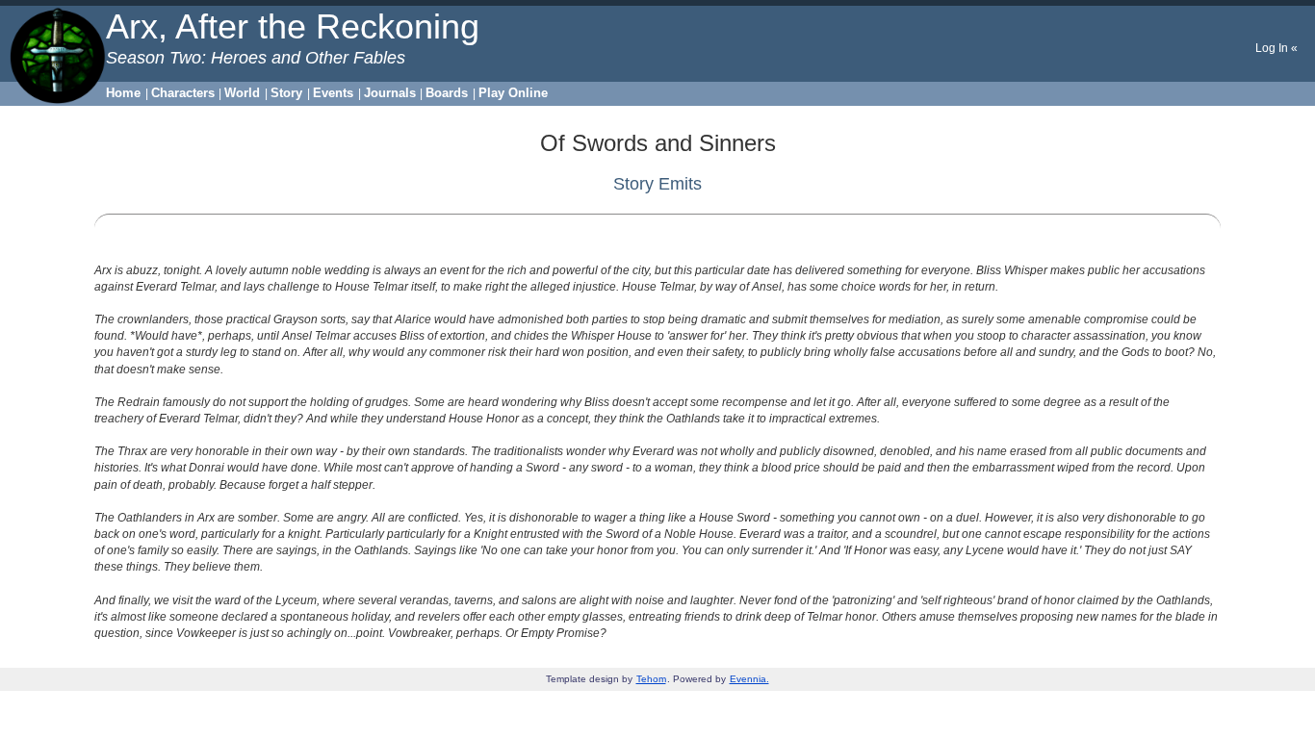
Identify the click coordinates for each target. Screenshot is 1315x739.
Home (123, 93)
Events (333, 93)
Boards (446, 93)
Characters (183, 93)
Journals (390, 93)
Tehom (651, 679)
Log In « (1276, 48)
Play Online (513, 93)
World (242, 93)
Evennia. (749, 679)
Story (286, 93)
